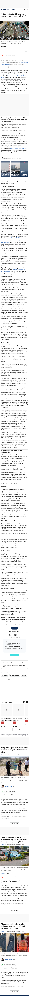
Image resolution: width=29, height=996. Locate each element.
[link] (8, 9)
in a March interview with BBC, (9, 252)
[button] (24, 9)
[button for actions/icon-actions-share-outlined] (26, 50)
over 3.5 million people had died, (18, 148)
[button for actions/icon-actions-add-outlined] (13, 786)
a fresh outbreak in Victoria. (16, 238)
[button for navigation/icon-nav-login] (24, 9)
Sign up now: (3, 19)
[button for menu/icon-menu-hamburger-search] (27, 10)
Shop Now (7, 729)
